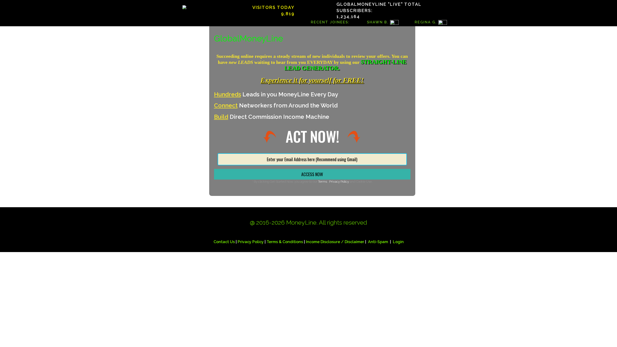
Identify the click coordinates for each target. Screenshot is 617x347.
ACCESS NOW (312, 174)
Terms (323, 181)
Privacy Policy (339, 181)
